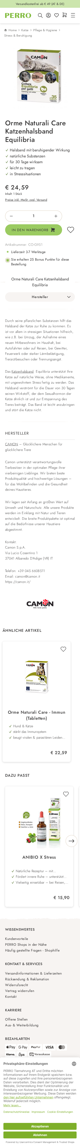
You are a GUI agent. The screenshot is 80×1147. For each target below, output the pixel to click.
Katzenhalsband (22, 371)
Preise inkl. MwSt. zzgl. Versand (26, 200)
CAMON (11, 444)
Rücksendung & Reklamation (27, 979)
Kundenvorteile (16, 938)
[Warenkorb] (65, 15)
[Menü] (72, 15)
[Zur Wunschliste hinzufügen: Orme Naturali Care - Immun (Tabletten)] (63, 649)
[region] (40, 76)
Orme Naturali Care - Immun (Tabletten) (36, 715)
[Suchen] (40, 15)
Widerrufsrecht (16, 984)
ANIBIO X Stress (39, 857)
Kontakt (10, 996)
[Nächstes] (71, 841)
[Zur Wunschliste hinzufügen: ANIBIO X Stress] (66, 794)
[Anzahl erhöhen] (57, 216)
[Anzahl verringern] (10, 216)
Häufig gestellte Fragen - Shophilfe (32, 950)
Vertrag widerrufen (19, 990)
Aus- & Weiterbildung (22, 1025)
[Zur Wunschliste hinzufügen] (70, 229)
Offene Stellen (16, 1019)
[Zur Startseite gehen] (18, 15)
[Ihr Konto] (48, 15)
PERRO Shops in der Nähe (26, 944)
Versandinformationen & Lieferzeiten (33, 973)
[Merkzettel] (56, 15)
